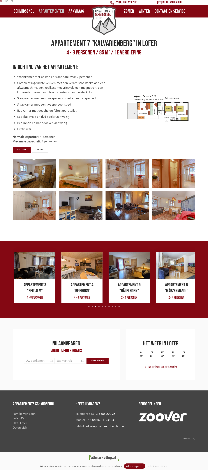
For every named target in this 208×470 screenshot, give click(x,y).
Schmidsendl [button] (24, 11)
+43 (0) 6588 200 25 (102, 414)
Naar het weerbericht (162, 367)
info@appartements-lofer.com (106, 426)
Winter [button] (144, 11)
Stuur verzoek (97, 360)
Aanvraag (76, 11)
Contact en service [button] (170, 11)
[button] (34, 173)
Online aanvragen (172, 2)
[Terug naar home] (104, 20)
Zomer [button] (129, 11)
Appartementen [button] (51, 11)
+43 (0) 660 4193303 (100, 420)
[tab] (89, 306)
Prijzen (40, 149)
